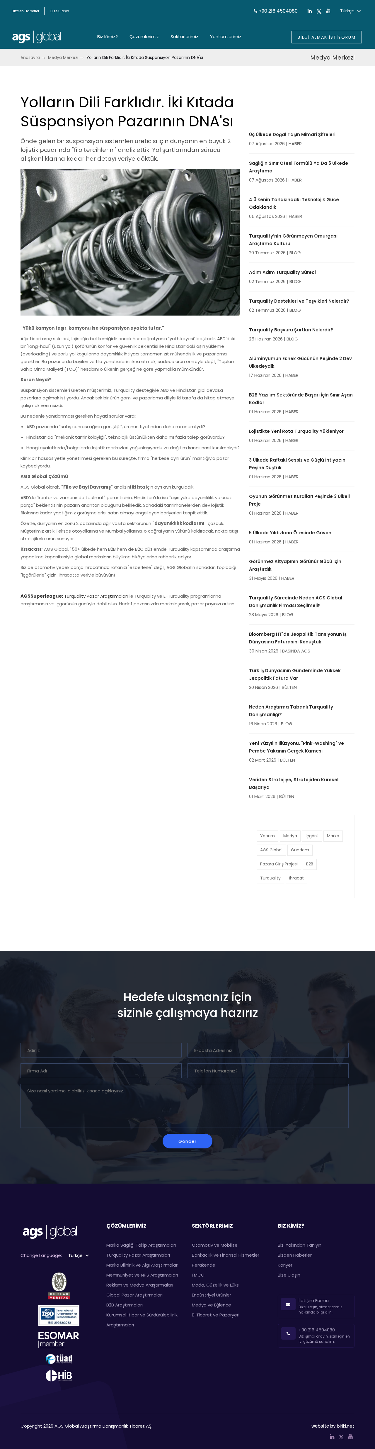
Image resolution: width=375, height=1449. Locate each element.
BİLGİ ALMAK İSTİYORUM (327, 37)
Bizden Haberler (25, 11)
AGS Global (271, 850)
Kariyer (285, 1265)
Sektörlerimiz (184, 36)
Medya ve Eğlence (211, 1305)
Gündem (300, 850)
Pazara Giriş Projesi (279, 864)
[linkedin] (309, 11)
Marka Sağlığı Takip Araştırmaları (141, 1245)
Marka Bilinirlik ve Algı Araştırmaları (142, 1265)
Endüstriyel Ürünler (211, 1295)
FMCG (198, 1275)
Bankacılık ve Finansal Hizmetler (225, 1255)
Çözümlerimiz (144, 36)
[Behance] (350, 1436)
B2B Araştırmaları (124, 1305)
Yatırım (267, 836)
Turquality (270, 878)
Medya (290, 836)
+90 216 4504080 (278, 11)
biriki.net (345, 1426)
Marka (333, 836)
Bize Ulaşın (59, 11)
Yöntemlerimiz (225, 36)
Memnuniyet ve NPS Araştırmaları (142, 1275)
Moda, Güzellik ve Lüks (215, 1285)
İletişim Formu (314, 1300)
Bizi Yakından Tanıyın (299, 1245)
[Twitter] (319, 11)
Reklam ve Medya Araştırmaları (139, 1285)
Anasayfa (30, 57)
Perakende (203, 1265)
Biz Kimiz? (107, 36)
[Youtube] (328, 11)
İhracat (296, 878)
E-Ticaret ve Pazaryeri (215, 1315)
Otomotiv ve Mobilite (215, 1245)
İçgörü (312, 836)
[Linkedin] (332, 1436)
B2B (309, 864)
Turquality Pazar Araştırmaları (96, 596)
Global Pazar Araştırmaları (134, 1295)
